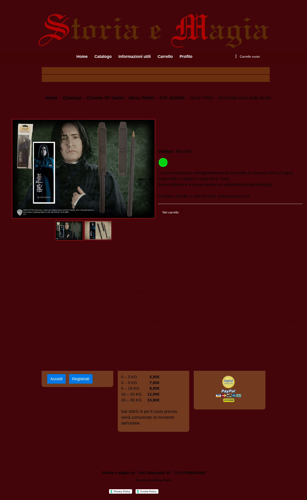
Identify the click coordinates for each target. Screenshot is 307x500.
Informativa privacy (180, 492)
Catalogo (72, 97)
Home (51, 97)
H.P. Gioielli (172, 97)
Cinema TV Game (105, 97)
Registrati (80, 379)
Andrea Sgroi (162, 480)
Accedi (56, 379)
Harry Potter (142, 97)
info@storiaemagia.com (116, 301)
